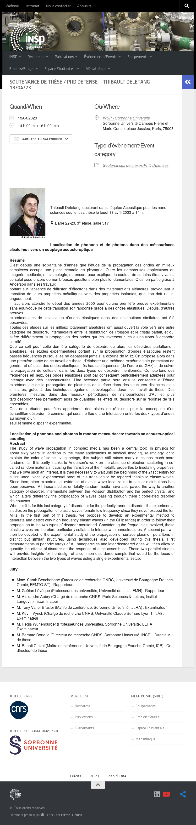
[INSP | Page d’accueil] (27, 39)
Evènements (84, 728)
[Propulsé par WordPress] (42, 814)
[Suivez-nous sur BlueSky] (183, 794)
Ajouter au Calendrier (41, 139)
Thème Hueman (71, 815)
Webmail (13, 6)
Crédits (75, 776)
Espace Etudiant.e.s (59, 68)
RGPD (94, 776)
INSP (13, 56)
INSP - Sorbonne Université (126, 118)
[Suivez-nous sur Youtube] (166, 794)
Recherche (35, 56)
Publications (64, 56)
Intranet (32, 6)
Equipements (137, 56)
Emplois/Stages (21, 68)
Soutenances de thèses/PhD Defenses (136, 165)
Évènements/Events (100, 56)
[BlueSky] (174, 795)
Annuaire (84, 6)
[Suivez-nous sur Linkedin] (157, 794)
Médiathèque (96, 68)
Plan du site (117, 776)
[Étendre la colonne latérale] (188, 82)
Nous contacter (58, 6)
